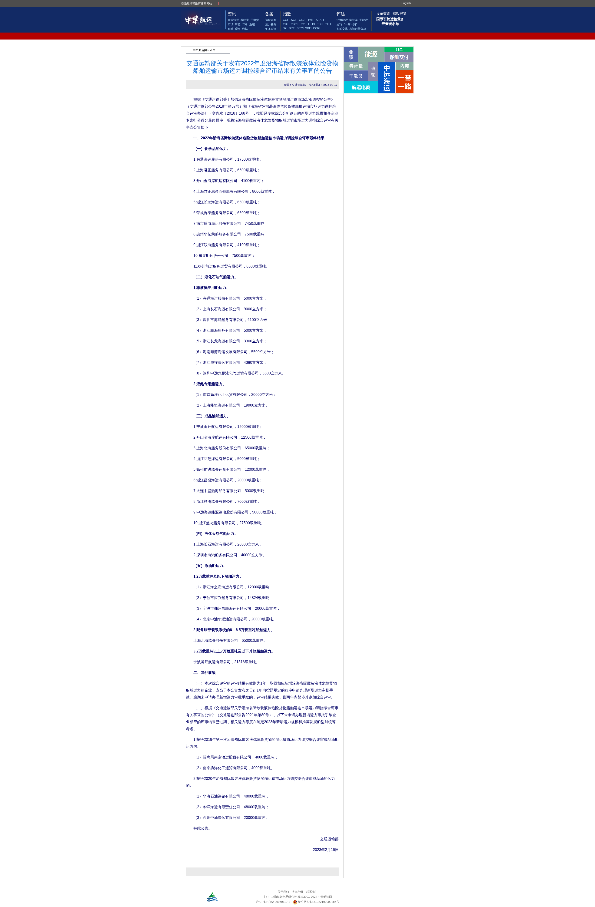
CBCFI (295, 24)
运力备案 (270, 24)
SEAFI (320, 20)
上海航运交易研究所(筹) (286, 896)
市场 (230, 24)
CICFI (302, 20)
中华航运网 (200, 50)
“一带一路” (350, 24)
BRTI (292, 28)
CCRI (316, 28)
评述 (341, 14)
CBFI (286, 24)
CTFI (328, 24)
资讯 (232, 14)
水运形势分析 (357, 28)
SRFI (308, 28)
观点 (238, 28)
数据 (245, 28)
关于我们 (283, 892)
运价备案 (270, 20)
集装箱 (353, 20)
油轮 (339, 24)
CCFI (286, 20)
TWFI (311, 20)
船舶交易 (342, 28)
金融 (230, 28)
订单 (245, 24)
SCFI (294, 20)
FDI (313, 24)
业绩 (252, 24)
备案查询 (270, 28)
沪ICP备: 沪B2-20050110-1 (273, 902)
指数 (287, 14)
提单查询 (383, 14)
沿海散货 (342, 20)
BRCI (300, 28)
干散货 (255, 20)
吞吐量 (245, 20)
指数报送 (400, 14)
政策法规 (233, 20)
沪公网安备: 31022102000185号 (318, 902)
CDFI (320, 24)
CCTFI (305, 24)
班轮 (238, 24)
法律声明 (297, 892)
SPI (285, 28)
